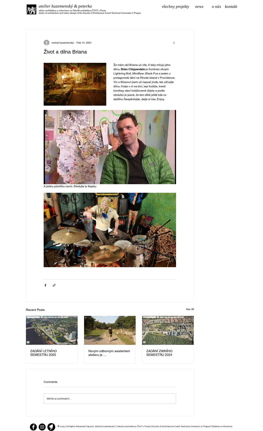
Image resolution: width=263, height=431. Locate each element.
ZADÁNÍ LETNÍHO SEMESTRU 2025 (43, 353)
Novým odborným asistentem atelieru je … (109, 353)
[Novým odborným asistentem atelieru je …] (110, 330)
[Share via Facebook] (45, 285)
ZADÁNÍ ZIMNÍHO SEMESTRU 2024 (159, 353)
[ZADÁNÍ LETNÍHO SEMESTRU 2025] (52, 330)
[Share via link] (54, 285)
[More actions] (174, 43)
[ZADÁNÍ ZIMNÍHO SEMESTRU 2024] (168, 330)
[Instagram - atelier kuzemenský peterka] (42, 427)
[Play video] (110, 147)
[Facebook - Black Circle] (33, 427)
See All (190, 309)
